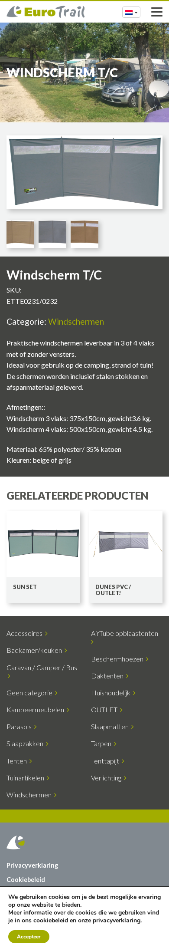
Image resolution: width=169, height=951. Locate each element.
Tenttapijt (106, 761)
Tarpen (102, 743)
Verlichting (107, 777)
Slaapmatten (111, 726)
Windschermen (76, 321)
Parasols (20, 726)
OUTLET (105, 709)
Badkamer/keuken (35, 650)
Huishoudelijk (112, 692)
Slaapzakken (26, 743)
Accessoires (25, 633)
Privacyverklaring (32, 865)
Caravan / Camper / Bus (41, 671)
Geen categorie (30, 692)
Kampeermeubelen (36, 709)
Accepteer (29, 936)
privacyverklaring (116, 920)
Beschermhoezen (118, 659)
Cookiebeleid (25, 879)
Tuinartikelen (26, 777)
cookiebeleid (50, 920)
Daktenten (108, 675)
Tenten (17, 761)
